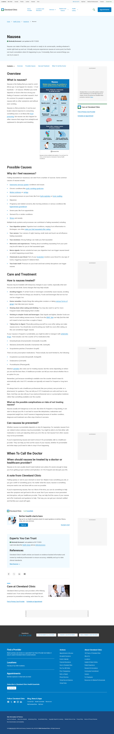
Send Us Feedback (11, 719)
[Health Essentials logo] (28, 511)
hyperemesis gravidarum (18, 207)
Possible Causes (30, 66)
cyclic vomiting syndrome (34, 188)
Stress (12, 218)
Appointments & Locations (46, 634)
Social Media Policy (42, 719)
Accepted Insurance (65, 656)
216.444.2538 (25, 635)
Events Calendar (64, 659)
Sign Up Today (11, 688)
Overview (20, 66)
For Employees (89, 677)
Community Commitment (92, 671)
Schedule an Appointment (85, 116)
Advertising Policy (32, 719)
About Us (87, 656)
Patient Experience (90, 665)
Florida (21, 1)
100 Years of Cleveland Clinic (93, 653)
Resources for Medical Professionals (95, 680)
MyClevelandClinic (32, 704)
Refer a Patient (64, 674)
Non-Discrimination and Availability (15, 722)
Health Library (16, 21)
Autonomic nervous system (19, 185)
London (27, 1)
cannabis (16, 369)
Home (8, 21)
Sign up (23, 525)
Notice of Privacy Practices (90, 719)
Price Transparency (65, 671)
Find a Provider (29, 9)
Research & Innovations (91, 668)
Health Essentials (39, 701)
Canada (16, 1)
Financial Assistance (65, 662)
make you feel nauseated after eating (37, 229)
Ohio (38, 1)
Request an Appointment (67, 634)
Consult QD (30, 701)
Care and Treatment (43, 66)
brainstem (40, 257)
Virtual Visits (63, 683)
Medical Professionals (93, 1)
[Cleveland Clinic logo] (14, 511)
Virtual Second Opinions (66, 680)
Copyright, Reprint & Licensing (56, 719)
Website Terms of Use (70, 719)
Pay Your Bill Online (65, 668)
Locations (87, 659)
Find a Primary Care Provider (86, 112)
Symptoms (26, 21)
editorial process (40, 545)
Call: (11, 728)
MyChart (83, 1)
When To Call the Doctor (59, 66)
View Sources (14, 564)
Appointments (104, 9)
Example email (65, 525)
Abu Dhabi (10, 1)
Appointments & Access (66, 653)
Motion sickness (15, 192)
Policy (91, 97)
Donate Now (109, 1)
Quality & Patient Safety (91, 662)
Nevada (33, 1)
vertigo (25, 192)
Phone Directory (64, 677)
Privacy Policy (80, 719)
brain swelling (57, 196)
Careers (102, 1)
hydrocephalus (45, 196)
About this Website (22, 719)
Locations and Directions (40, 9)
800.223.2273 (76, 1)
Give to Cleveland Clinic (66, 665)
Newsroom (49, 701)
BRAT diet (49, 317)
